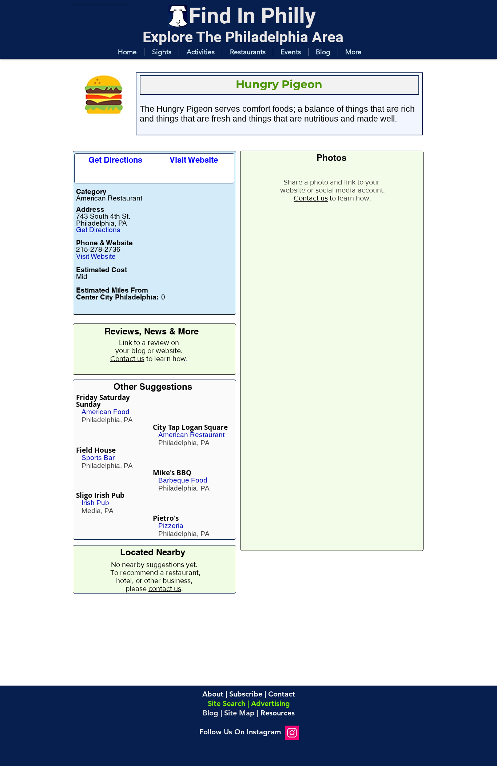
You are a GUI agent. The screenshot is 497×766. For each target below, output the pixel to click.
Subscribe (245, 694)
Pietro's (166, 518)
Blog (210, 713)
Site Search (226, 703)
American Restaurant (191, 434)
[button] (161, 52)
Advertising (270, 703)
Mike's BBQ (172, 472)
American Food (105, 412)
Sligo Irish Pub (100, 495)
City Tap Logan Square (190, 427)
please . (154, 588)
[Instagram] (292, 733)
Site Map (239, 713)
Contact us (127, 358)
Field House (96, 450)
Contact (281, 694)
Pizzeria (170, 525)
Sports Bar (98, 457)
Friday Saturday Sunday (103, 401)
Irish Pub (95, 503)
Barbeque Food (182, 480)
